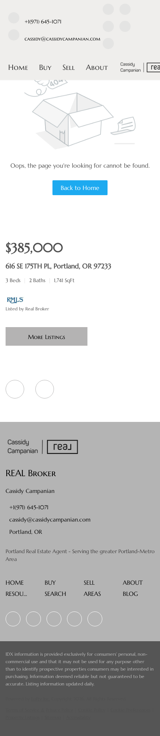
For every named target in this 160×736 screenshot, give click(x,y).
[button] (17, 584)
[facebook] (108, 10)
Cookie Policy (91, 710)
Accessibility (78, 717)
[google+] (108, 44)
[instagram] (125, 27)
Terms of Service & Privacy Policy (39, 710)
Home (18, 67)
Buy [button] (45, 67)
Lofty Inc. (40, 698)
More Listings (46, 336)
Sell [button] (69, 67)
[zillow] (108, 27)
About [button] (97, 67)
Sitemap (53, 717)
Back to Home (80, 187)
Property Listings (22, 717)
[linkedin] (125, 10)
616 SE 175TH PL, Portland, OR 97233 (58, 266)
